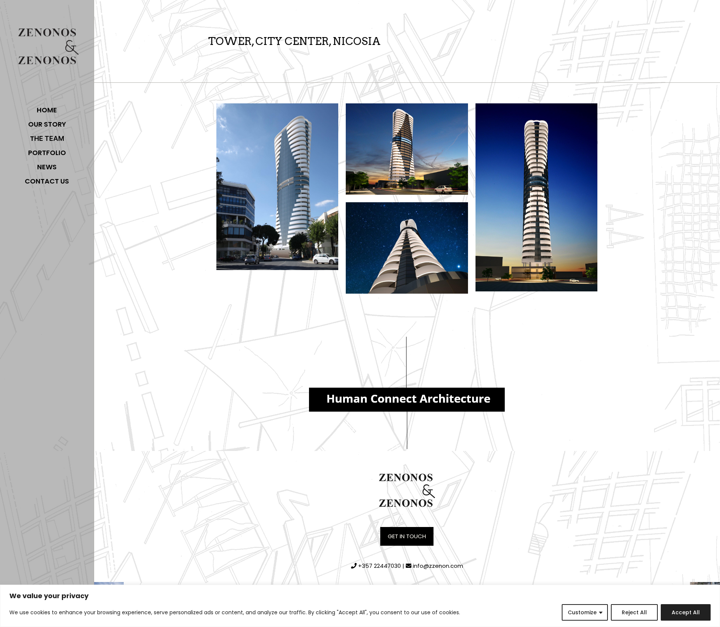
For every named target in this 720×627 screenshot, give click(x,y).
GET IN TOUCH (407, 536)
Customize (582, 612)
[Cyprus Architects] (47, 48)
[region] (360, 606)
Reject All (634, 612)
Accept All (686, 612)
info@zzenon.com (438, 566)
